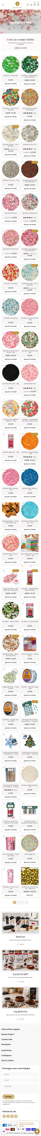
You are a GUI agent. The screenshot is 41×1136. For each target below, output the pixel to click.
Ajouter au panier (11, 155)
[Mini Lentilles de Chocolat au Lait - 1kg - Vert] (35, 566)
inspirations (6, 1050)
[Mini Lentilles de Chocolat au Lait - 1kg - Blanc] (24, 566)
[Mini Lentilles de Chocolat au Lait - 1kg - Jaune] (26, 566)
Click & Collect (7, 1060)
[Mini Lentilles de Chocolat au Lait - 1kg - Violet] (31, 566)
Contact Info (6, 1039)
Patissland (16, 1133)
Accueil (19, 18)
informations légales (10, 1029)
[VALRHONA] (20, 997)
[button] (29, 1124)
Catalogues (6, 1055)
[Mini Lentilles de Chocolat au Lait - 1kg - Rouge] (28, 566)
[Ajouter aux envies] (4, 57)
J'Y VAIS (20, 944)
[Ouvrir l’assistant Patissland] (37, 1131)
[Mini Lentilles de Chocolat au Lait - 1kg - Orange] (22, 566)
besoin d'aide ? (7, 1034)
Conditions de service (21, 1102)
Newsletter (6, 1044)
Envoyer (8, 1097)
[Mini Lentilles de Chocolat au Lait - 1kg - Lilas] (33, 566)
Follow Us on (9, 1111)
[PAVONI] (20, 923)
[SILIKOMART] (20, 960)
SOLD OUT (29, 895)
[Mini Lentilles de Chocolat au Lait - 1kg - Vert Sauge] (37, 566)
